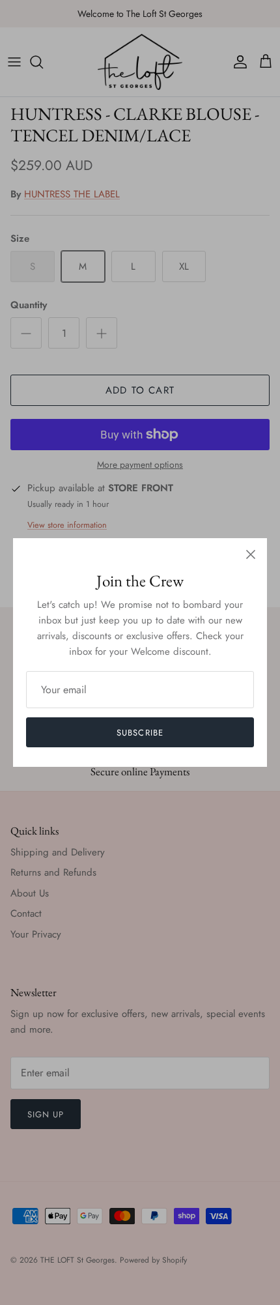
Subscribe (140, 732)
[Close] (250, 554)
